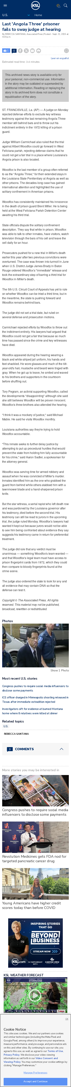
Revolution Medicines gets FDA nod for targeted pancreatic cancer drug (34, 859)
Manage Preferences (35, 1072)
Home (38, 15)
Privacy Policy (11, 1055)
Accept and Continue (35, 1081)
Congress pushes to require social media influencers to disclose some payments (35, 812)
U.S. (5, 726)
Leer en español (60, 58)
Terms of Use (55, 1051)
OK (66, 1019)
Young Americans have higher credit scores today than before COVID (31, 905)
